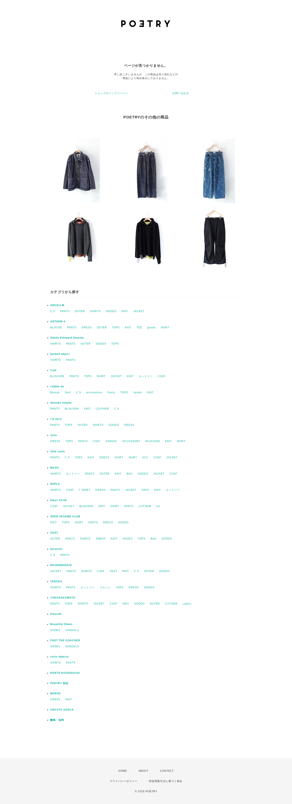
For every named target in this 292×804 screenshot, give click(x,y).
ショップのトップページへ (111, 93)
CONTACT (167, 770)
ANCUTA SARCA (62, 709)
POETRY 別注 (59, 683)
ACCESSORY (131, 441)
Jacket (137, 392)
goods (151, 327)
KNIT (124, 311)
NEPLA (55, 483)
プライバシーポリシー (123, 781)
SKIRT (165, 327)
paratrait (56, 548)
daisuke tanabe (61, 402)
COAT (161, 376)
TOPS (116, 327)
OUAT (54, 532)
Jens (53, 435)
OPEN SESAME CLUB (65, 516)
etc (158, 506)
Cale (53, 370)
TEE (139, 327)
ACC (145, 457)
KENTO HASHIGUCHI (65, 672)
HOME (122, 770)
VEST (113, 571)
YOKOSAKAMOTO (62, 597)
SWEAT (101, 538)
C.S (52, 311)
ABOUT (143, 770)
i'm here (56, 418)
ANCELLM (57, 305)
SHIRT (101, 376)
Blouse (55, 392)
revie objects (59, 656)
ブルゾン (105, 587)
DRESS (87, 327)
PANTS (65, 311)
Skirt (68, 392)
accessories (94, 392)
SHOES (127, 538)
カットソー (146, 376)
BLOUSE (56, 327)
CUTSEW (145, 506)
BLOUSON (57, 376)
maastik (56, 613)
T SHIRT (84, 489)
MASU (54, 467)
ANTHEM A (58, 321)
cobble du (57, 386)
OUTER (80, 311)
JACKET (138, 311)
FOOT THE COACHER (65, 640)
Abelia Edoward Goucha (67, 337)
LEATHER (102, 408)
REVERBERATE (61, 565)
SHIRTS (95, 311)
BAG (130, 473)
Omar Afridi (58, 500)
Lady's (187, 603)
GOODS (111, 311)
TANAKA (56, 581)
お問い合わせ (180, 93)
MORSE (55, 693)
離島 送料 (57, 719)
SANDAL (111, 441)
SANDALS (72, 630)
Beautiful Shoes (61, 624)
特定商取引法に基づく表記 (165, 781)
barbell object (60, 354)
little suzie (57, 451)
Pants (111, 392)
